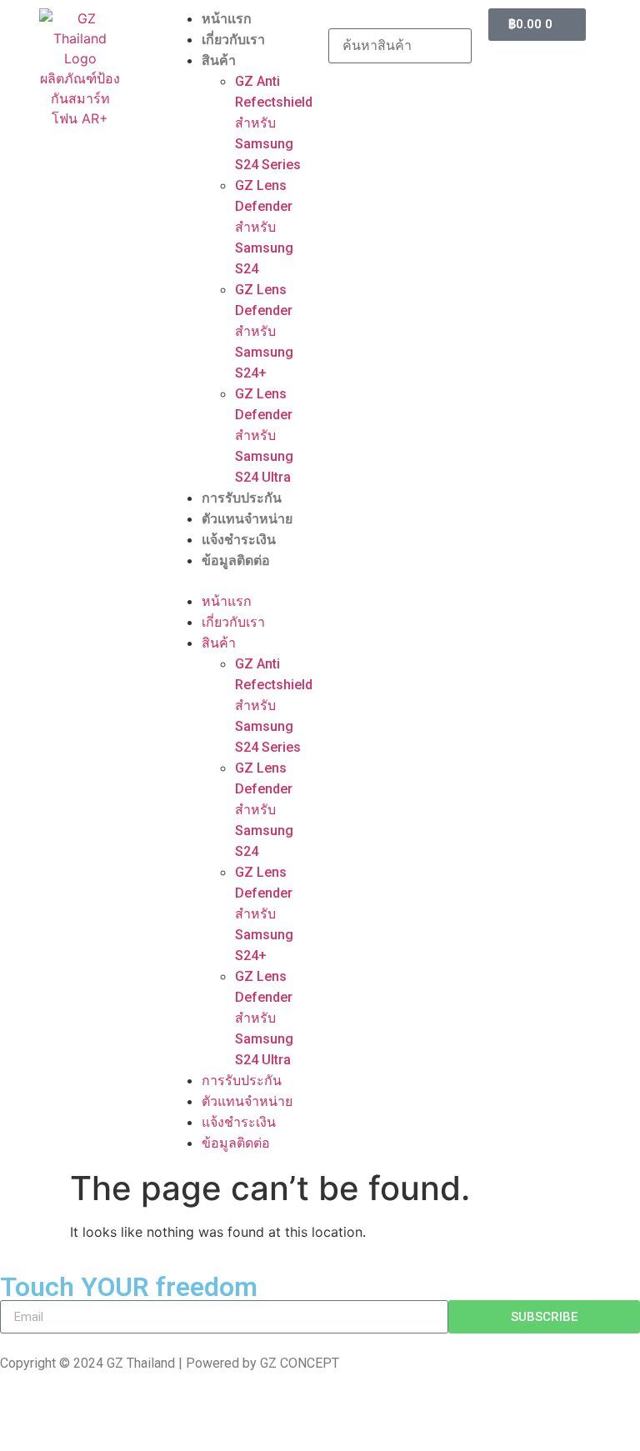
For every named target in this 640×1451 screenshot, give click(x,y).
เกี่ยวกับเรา (233, 40)
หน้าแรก (227, 19)
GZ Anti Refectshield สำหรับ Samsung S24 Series (273, 123)
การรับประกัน (242, 498)
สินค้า (219, 60)
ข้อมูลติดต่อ (236, 560)
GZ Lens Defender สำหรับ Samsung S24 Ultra (264, 435)
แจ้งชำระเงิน (239, 540)
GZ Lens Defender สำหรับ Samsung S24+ (264, 331)
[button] (240, 581)
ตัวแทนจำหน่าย (247, 519)
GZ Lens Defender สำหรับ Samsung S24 (264, 227)
